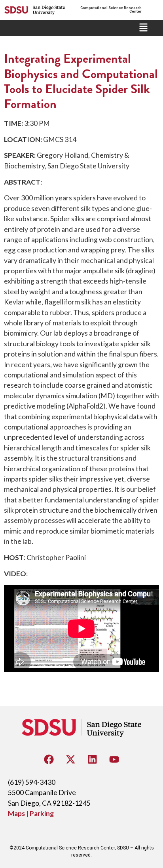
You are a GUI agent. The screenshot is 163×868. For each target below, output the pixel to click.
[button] (143, 28)
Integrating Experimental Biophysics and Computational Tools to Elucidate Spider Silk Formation (81, 81)
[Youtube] (114, 759)
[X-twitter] (71, 759)
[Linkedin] (92, 759)
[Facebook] (49, 759)
